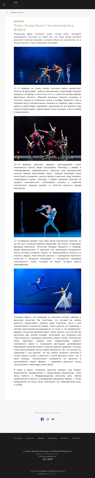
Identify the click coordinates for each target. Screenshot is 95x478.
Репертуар (52, 438)
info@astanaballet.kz (47, 456)
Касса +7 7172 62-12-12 (47, 454)
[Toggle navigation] (4, 4)
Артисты (30, 438)
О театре (19, 438)
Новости (64, 438)
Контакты (76, 438)
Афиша (41, 438)
